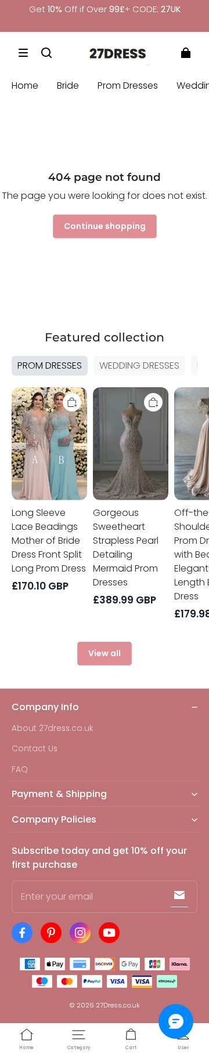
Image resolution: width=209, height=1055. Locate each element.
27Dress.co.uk (118, 1005)
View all (104, 653)
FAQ (20, 769)
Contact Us (34, 748)
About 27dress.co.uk (52, 728)
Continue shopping (105, 226)
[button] (23, 52)
